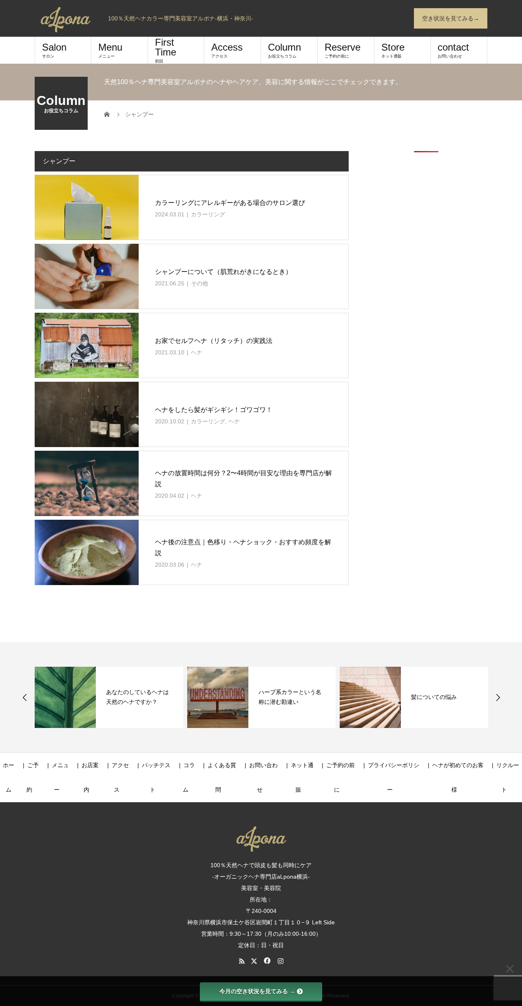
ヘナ (196, 352)
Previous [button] (25, 697)
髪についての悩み (434, 697)
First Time (165, 50)
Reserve (343, 50)
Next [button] (498, 697)
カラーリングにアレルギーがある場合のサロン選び (230, 202)
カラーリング (208, 214)
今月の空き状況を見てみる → (257, 991)
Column (284, 50)
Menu (110, 50)
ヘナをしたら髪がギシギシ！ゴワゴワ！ (213, 409)
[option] (109, 697)
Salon (54, 50)
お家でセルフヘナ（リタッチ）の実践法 (213, 340)
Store (393, 50)
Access (227, 50)
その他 (199, 283)
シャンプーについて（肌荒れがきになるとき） (223, 271)
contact (453, 50)
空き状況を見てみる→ (450, 18)
